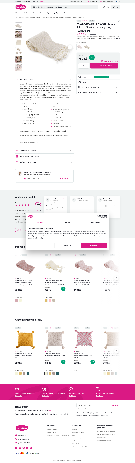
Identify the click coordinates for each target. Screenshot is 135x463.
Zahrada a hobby (39, 13)
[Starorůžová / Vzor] (79, 47)
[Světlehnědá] (24, 373)
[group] (49, 47)
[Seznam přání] (108, 7)
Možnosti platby (51, 432)
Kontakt (74, 429)
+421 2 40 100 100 (107, 1)
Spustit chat (93, 1)
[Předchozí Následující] (25, 266)
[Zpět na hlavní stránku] (20, 7)
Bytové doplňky (52, 13)
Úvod (16, 17)
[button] (98, 77)
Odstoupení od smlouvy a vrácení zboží (58, 435)
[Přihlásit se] (104, 7)
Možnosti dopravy (52, 429)
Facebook (16, 448)
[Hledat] (33, 7)
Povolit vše (93, 245)
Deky (30, 17)
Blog (73, 435)
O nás (73, 441)
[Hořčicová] (45, 300)
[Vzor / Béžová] (87, 47)
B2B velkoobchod (77, 444)
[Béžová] (16, 373)
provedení (100, 207)
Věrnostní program (77, 438)
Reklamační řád (101, 437)
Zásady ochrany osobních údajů (106, 434)
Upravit (66, 245)
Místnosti (27, 13)
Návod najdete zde (102, 415)
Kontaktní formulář (76, 1)
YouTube (23, 448)
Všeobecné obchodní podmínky (106, 431)
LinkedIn (31, 448)
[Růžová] (49, 300)
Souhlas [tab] (40, 222)
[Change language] (118, 1)
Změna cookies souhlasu (104, 440)
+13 (18, 67)
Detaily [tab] (67, 222)
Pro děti (63, 13)
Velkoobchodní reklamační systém (81, 447)
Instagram (20, 448)
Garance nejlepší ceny (111, 61)
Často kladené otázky (53, 438)
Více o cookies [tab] (95, 222)
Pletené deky (36, 17)
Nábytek (18, 13)
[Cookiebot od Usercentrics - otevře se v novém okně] (99, 216)
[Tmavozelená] (28, 373)
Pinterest (27, 448)
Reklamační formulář (78, 432)
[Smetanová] (53, 300)
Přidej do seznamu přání (119, 21)
